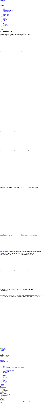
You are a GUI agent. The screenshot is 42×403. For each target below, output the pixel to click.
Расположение (4, 18)
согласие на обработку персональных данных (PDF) (11, 392)
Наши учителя (4, 375)
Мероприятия (2, 383)
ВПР (3, 23)
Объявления (2, 351)
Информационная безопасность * (6, 371)
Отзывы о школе (4, 17)
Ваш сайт (1, 386)
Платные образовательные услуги (6, 11)
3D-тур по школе (4, 20)
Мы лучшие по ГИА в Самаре (4, 382)
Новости (2, 26)
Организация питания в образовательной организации (8, 370)
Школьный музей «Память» (6, 25)
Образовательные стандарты (6, 14)
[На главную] (2, 0)
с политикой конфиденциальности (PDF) (25, 392)
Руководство (4, 366)
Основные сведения (5, 7)
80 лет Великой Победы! (5, 372)
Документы (4, 365)
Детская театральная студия (5, 381)
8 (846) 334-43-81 (8, 394)
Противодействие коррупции (6, 15)
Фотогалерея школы (5, 377)
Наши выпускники (5, 19)
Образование (4, 9)
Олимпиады (4, 380)
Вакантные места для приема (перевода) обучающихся (8, 12)
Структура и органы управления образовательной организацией (9, 364)
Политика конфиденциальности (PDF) (3, 355)
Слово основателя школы (5, 373)
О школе (2, 16)
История (3, 376)
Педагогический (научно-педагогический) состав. (8, 10)
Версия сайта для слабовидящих (2, 5)
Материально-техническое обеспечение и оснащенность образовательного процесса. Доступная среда (13, 367)
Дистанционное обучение (5, 24)
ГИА (3, 22)
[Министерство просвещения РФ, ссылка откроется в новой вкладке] (4, 361)
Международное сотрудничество (6, 13)
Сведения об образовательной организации (6, 363)
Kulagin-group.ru (2, 360)
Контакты (2, 27)
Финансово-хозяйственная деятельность (7, 368)
